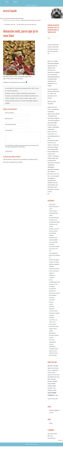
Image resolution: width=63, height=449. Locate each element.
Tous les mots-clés (52, 398)
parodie (7, 100)
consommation (15, 95)
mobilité (53, 383)
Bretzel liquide (10, 11)
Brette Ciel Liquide (54, 259)
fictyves (51, 302)
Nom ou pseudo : (9, 112)
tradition (7, 103)
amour (49, 370)
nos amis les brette (54, 246)
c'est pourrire (52, 324)
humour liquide (53, 242)
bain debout (52, 333)
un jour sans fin (53, 311)
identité (12, 98)
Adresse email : (9, 118)
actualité (55, 365)
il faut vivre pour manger (21, 98)
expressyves (52, 291)
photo (16, 100)
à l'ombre (52, 53)
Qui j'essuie (52, 204)
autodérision (54, 370)
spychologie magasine (32, 100)
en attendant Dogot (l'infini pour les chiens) (53, 143)
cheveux (13, 93)
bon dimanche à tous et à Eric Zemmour (26, 24)
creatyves (51, 297)
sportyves (51, 244)
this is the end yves (54, 268)
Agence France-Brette (53, 114)
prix (20, 100)
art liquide (52, 286)
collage (18, 93)
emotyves (51, 306)
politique (50, 388)
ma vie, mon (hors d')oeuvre (14, 20)
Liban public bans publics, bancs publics (54, 329)
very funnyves (53, 211)
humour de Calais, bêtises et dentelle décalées (54, 264)
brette (50, 423)
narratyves (52, 299)
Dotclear (35, 444)
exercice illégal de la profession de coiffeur (53, 154)
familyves (51, 308)
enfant (53, 372)
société (23, 100)
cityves (51, 304)
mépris (30, 98)
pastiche (12, 100)
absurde (50, 366)
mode (34, 98)
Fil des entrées (53, 433)
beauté (8, 93)
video (49, 189)
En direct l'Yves (53, 284)
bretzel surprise (53, 231)
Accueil (5, 20)
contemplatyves (53, 253)
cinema (49, 372)
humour (50, 381)
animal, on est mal (54, 228)
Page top (60, 440)
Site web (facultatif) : (10, 124)
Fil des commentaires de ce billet (13, 162)
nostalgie (50, 385)
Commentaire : (9, 130)
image (49, 383)
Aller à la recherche (31, 5)
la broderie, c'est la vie (9, 24)
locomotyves (52, 288)
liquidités (51, 317)
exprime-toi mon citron (53, 374)
